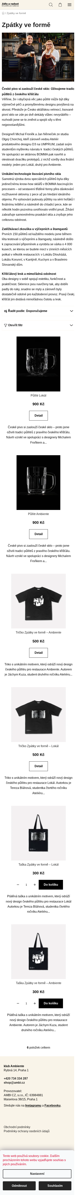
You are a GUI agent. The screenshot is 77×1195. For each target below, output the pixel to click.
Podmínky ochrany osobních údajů (27, 1131)
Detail (39, 415)
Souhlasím (55, 1185)
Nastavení (37, 1173)
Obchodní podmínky (17, 1127)
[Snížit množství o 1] (18, 884)
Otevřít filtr (15, 325)
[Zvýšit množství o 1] (34, 884)
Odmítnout (19, 1185)
